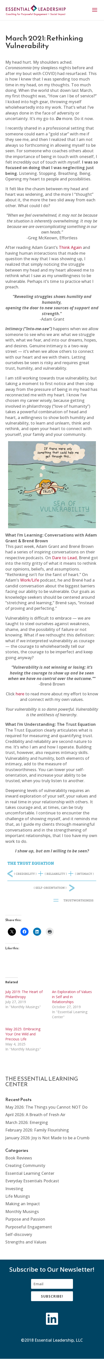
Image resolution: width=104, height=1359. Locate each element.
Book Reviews (18, 1158)
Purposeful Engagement (28, 1227)
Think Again (70, 247)
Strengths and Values (25, 1242)
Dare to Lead (64, 557)
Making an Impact (22, 1203)
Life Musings (17, 1196)
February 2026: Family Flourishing (37, 1130)
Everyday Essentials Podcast (32, 1181)
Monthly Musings (22, 1211)
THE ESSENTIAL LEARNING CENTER (41, 1081)
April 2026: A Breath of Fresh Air (35, 1114)
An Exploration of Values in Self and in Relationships (72, 996)
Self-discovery (18, 1234)
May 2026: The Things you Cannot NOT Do (46, 1107)
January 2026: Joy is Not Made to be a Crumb (47, 1138)
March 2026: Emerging (26, 1122)
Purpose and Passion (25, 1219)
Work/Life (29, 580)
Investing (14, 1188)
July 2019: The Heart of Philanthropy (24, 994)
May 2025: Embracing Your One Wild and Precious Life (22, 1034)
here (20, 694)
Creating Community (25, 1165)
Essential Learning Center (29, 1173)
